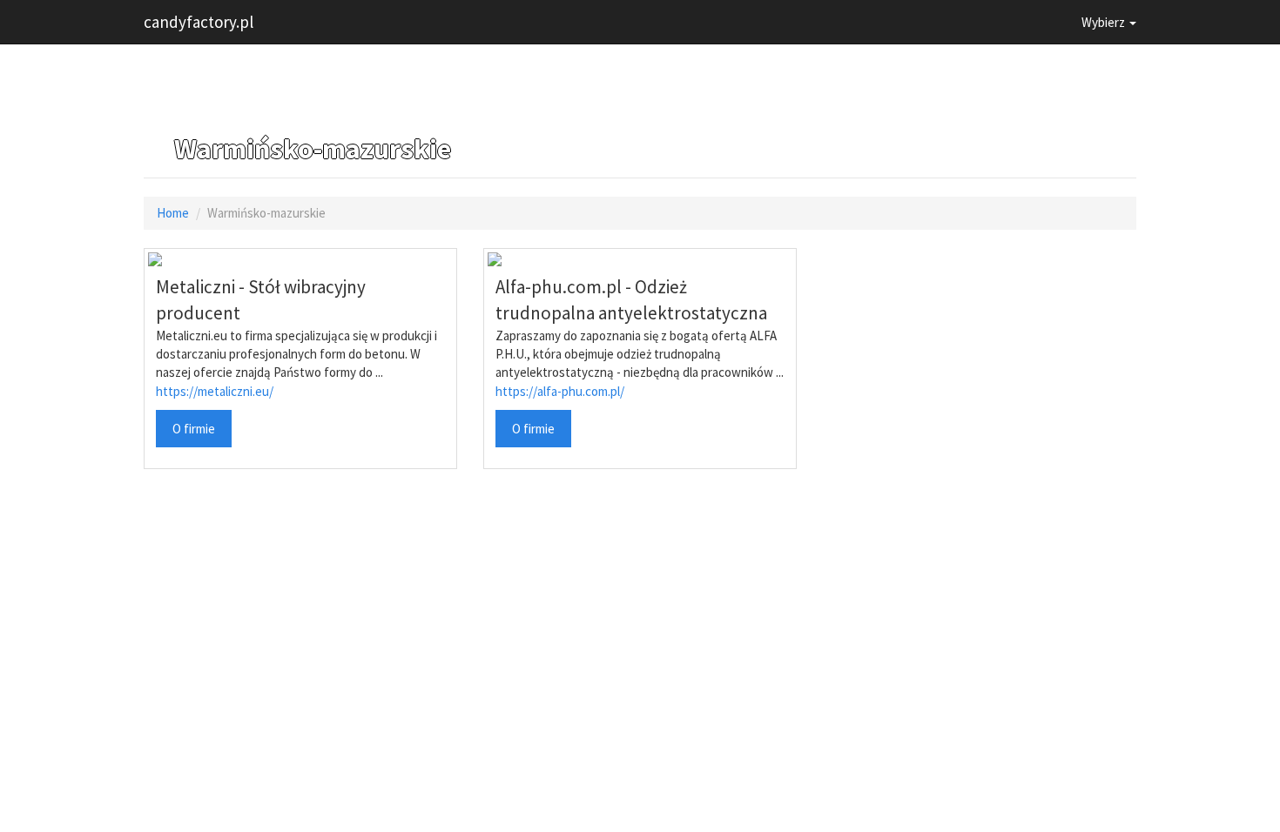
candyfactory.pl (198, 21)
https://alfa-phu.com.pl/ (559, 391)
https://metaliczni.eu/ (214, 391)
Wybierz (1104, 22)
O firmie (193, 428)
